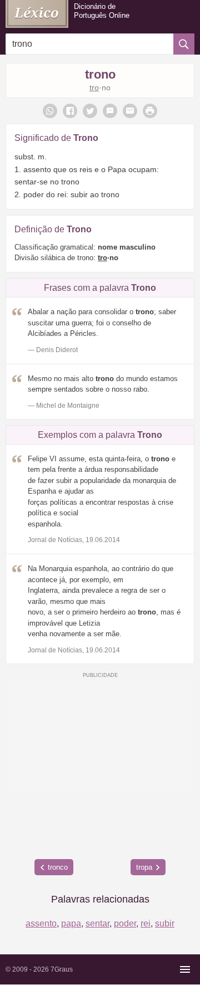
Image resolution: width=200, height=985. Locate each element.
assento (41, 923)
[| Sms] (110, 111)
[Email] (130, 111)
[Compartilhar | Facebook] (70, 111)
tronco (58, 867)
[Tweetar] (90, 111)
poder (125, 923)
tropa (144, 867)
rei (146, 923)
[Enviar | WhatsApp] (50, 111)
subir (164, 923)
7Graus (62, 969)
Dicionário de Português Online (101, 10)
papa (71, 923)
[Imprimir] (150, 111)
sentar (97, 923)
